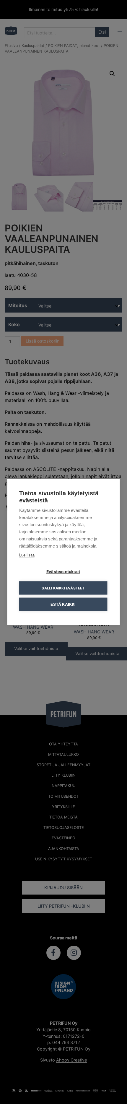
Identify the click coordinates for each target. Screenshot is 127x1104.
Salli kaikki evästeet (63, 588)
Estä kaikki (63, 604)
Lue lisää (27, 555)
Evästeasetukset (63, 571)
